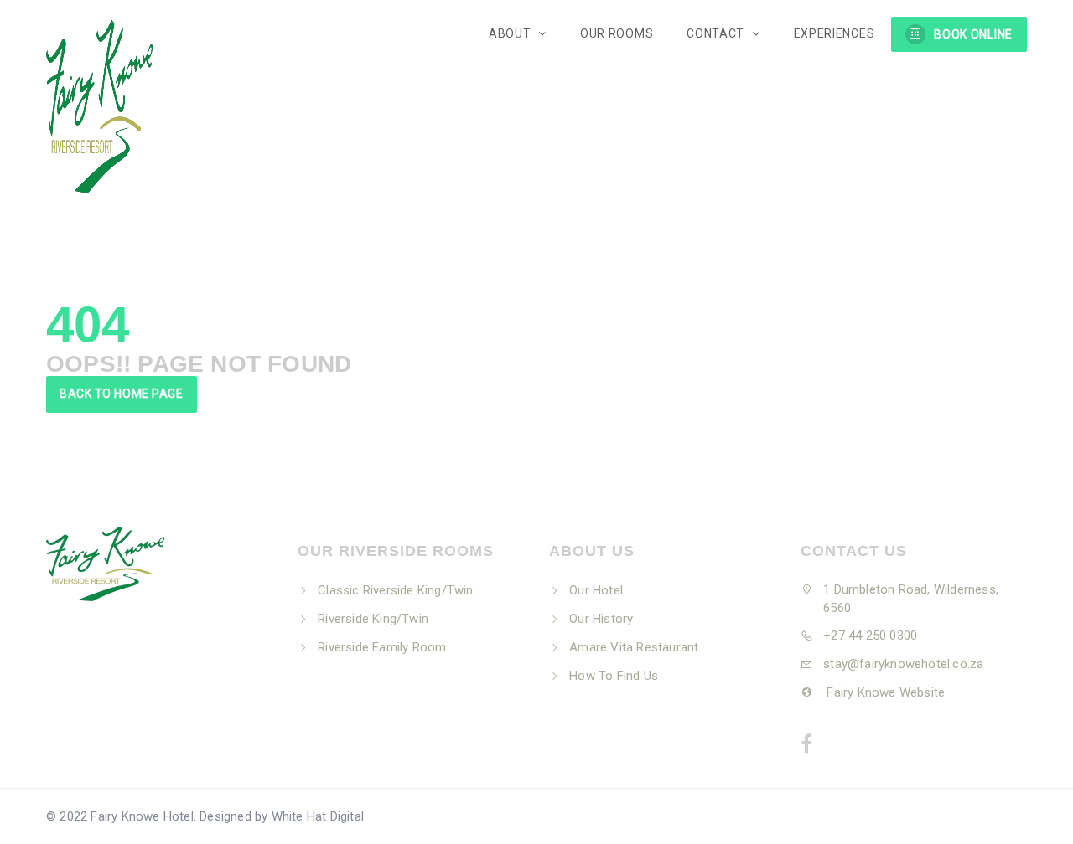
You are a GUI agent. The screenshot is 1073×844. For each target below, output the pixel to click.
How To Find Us (613, 675)
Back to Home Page (122, 393)
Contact (717, 33)
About (511, 33)
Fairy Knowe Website (884, 692)
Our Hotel (596, 590)
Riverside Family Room (382, 647)
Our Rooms (616, 33)
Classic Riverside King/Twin (395, 590)
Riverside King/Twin (373, 618)
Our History (601, 618)
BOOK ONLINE (973, 34)
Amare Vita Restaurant (633, 647)
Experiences (834, 33)
